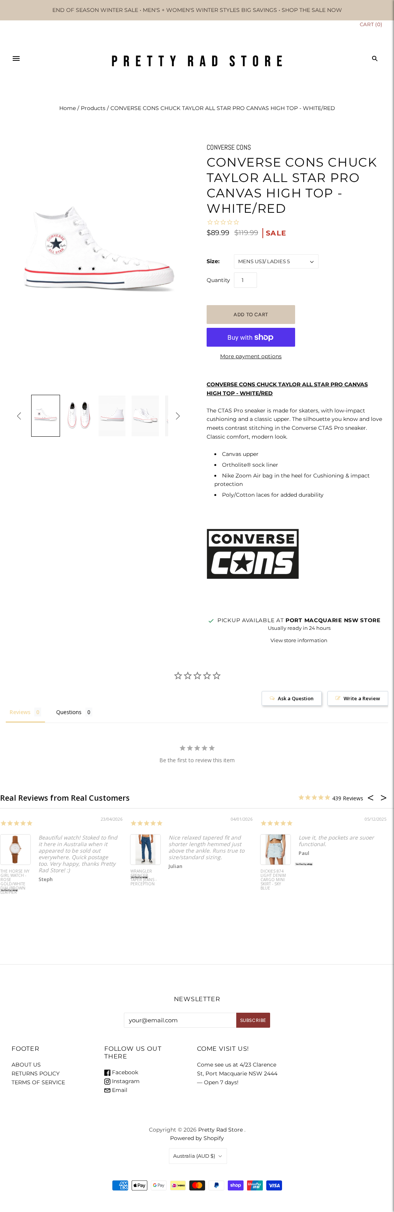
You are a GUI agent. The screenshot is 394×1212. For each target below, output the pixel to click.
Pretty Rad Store (220, 1129)
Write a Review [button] (362, 698)
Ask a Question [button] (296, 698)
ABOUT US (26, 1064)
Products (93, 108)
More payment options (251, 356)
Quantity (218, 280)
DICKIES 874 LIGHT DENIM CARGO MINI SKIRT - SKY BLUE (273, 880)
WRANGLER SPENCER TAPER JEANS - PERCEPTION (143, 877)
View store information (298, 640)
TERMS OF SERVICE (38, 1082)
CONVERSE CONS (229, 147)
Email (118, 1090)
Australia (194, 1156)
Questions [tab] (69, 712)
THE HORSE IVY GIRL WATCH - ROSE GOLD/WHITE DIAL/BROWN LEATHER (14, 882)
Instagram (125, 1081)
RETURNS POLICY (36, 1073)
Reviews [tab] (20, 712)
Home (67, 108)
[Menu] (16, 58)
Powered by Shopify (197, 1138)
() (371, 24)
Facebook (124, 1072)
